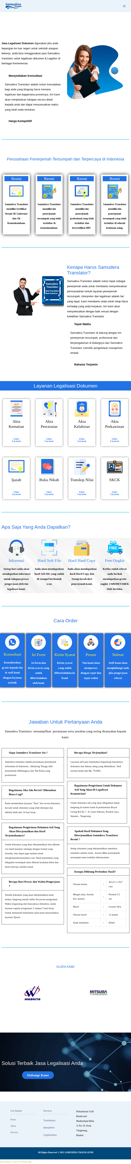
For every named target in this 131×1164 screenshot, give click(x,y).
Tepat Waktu (82, 324)
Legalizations (50, 1135)
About (13, 1126)
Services (14, 1132)
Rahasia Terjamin (86, 364)
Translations (49, 1120)
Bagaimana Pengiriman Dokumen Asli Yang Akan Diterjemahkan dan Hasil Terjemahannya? (32, 831)
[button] (33, 76)
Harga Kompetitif (20, 121)
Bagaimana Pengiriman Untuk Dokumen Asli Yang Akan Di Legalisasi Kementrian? (96, 789)
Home (13, 1119)
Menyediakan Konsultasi (25, 75)
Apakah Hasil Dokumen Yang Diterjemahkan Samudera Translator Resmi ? (94, 835)
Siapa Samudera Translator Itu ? (28, 752)
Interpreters (49, 1127)
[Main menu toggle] (124, 6)
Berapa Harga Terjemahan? (91, 752)
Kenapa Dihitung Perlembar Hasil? (95, 871)
